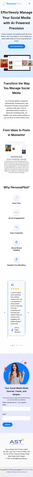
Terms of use (22, 472)
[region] (16, 158)
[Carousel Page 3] (14, 345)
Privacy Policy (28, 469)
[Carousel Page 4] (16, 345)
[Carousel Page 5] (18, 345)
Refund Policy (12, 472)
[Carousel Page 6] (20, 345)
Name (5, 404)
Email (5, 414)
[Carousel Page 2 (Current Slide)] (12, 345)
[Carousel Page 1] (10, 345)
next (28, 312)
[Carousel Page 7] (22, 345)
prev (4, 312)
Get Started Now (16, 46)
